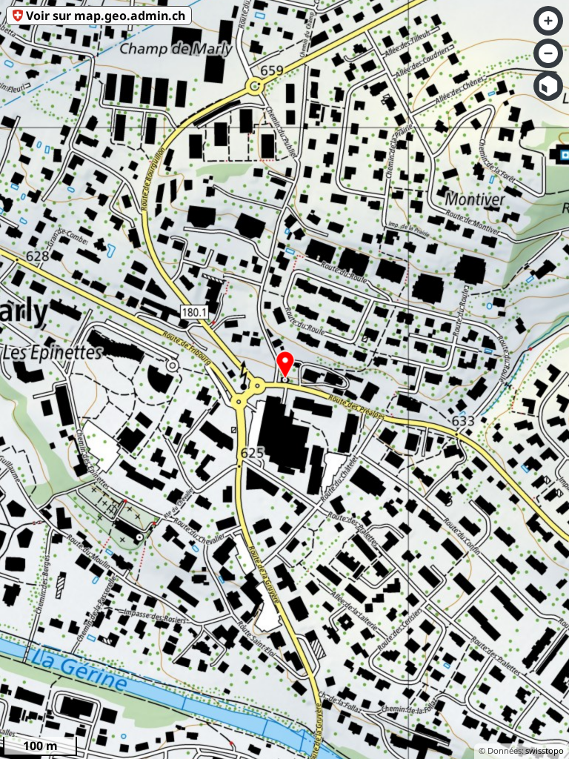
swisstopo (544, 750)
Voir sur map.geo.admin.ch (105, 15)
